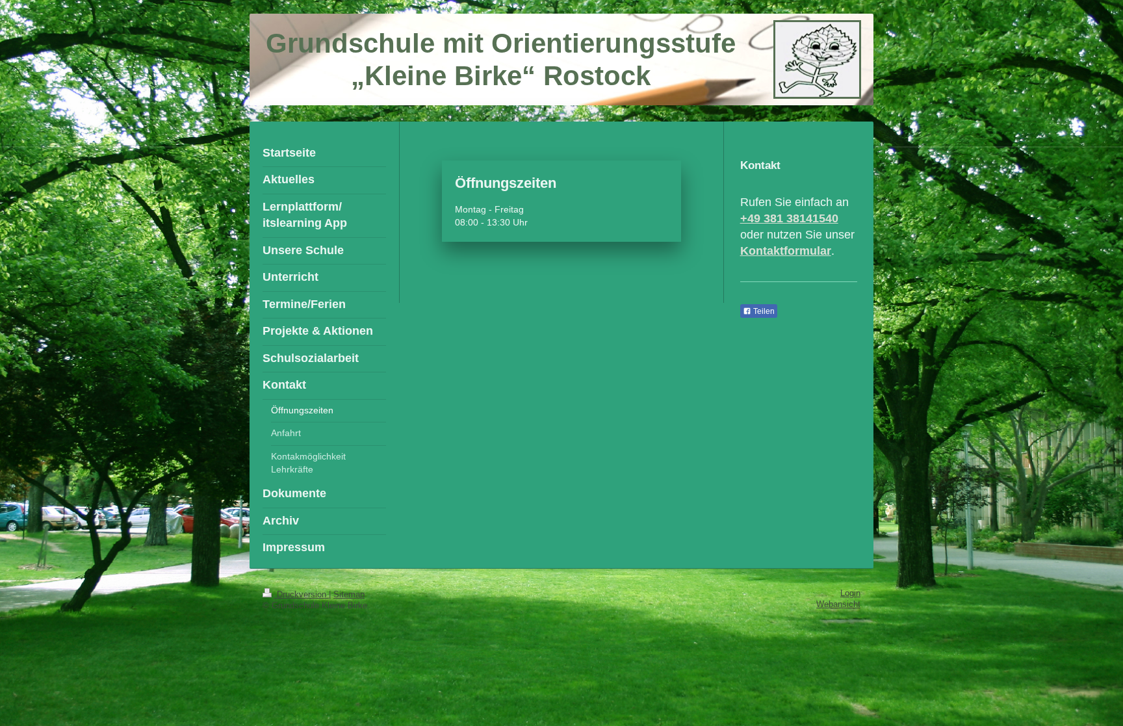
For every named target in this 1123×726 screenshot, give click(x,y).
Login (850, 593)
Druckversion (301, 594)
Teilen (763, 311)
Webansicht (838, 604)
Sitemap (349, 594)
